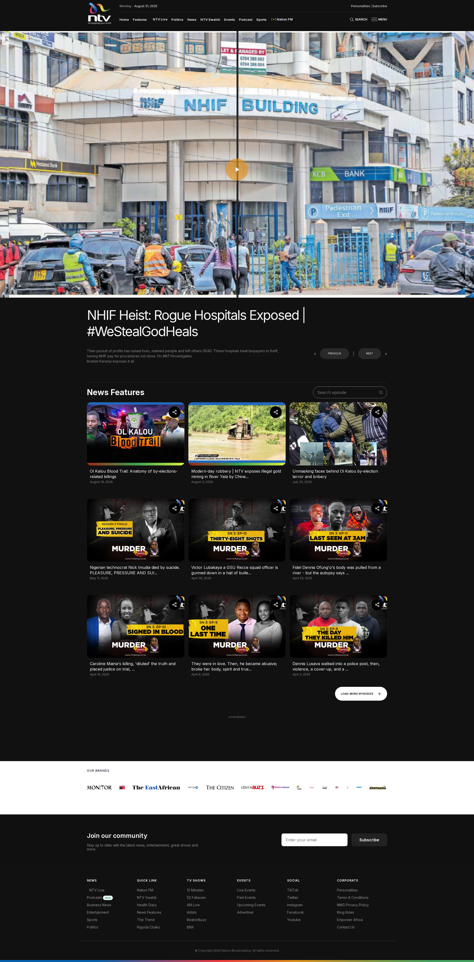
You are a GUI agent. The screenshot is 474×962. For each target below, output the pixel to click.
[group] (89, 787)
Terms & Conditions (353, 897)
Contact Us (346, 927)
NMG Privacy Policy (353, 905)
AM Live (193, 905)
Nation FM (145, 890)
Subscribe (379, 6)
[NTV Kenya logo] (99, 13)
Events (229, 19)
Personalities (360, 6)
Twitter (292, 897)
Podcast (245, 19)
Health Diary (147, 905)
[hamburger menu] (374, 19)
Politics (177, 19)
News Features (149, 912)
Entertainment (98, 912)
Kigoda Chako (148, 927)
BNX (190, 927)
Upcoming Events (251, 905)
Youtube (294, 920)
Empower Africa (350, 920)
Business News (99, 905)
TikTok (292, 890)
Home (124, 19)
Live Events (246, 890)
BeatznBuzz (196, 920)
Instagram (295, 905)
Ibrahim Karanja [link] (100, 361)
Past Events (246, 897)
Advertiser (245, 912)
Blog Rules (345, 912)
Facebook (295, 912)
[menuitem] (124, 19)
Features (140, 19)
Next (369, 353)
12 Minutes (195, 890)
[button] (377, 19)
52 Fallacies (196, 897)
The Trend (146, 920)
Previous (334, 353)
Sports (261, 19)
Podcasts (99, 897)
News (192, 19)
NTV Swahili (210, 19)
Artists (192, 912)
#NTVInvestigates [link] (177, 356)
